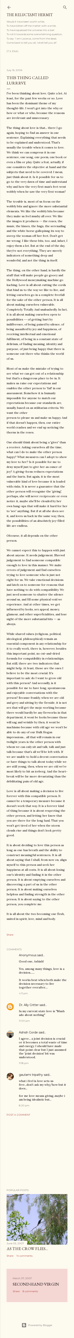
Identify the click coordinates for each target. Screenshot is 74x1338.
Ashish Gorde (28, 1032)
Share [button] (10, 934)
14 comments (24, 1255)
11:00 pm (24, 1020)
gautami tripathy (31, 1075)
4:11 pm (23, 993)
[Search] (64, 6)
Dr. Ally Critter (29, 1005)
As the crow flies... (27, 1248)
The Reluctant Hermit (30, 14)
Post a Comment (18, 1114)
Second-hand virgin (36, 1284)
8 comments (30, 1291)
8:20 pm (24, 1105)
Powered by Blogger (40, 1325)
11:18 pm (24, 1063)
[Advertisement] (37, 1152)
